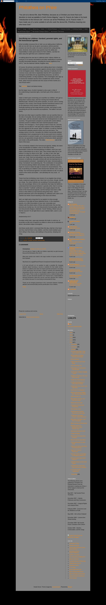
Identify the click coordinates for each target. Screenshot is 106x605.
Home (19, 29)
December (74, 344)
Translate (80, 65)
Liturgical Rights (75, 433)
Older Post (60, 314)
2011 (71, 342)
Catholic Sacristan (74, 270)
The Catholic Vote (76, 409)
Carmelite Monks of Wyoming (77, 561)
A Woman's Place (74, 543)
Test (70, 222)
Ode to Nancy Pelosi (76, 402)
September (74, 474)
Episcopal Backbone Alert (78, 431)
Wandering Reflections (76, 259)
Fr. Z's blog (72, 567)
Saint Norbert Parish (75, 275)
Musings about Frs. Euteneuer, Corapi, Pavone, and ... (76, 427)
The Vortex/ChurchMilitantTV (77, 557)
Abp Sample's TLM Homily (57, 31)
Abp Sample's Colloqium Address (40, 31)
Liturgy (24, 29)
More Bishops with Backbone (79, 423)
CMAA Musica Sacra (75, 563)
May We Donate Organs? (24, 31)
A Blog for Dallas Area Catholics (75, 248)
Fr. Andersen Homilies (64, 29)
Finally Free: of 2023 (74, 228)
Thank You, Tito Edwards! (78, 379)
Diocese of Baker (74, 559)
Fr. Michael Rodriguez (51, 29)
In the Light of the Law (75, 569)
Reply (24, 286)
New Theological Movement (77, 574)
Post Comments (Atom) (32, 317)
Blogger (70, 587)
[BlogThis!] (38, 238)
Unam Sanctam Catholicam (76, 576)
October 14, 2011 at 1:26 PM (38, 249)
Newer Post (22, 314)
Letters (86, 29)
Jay (70, 324)
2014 (71, 335)
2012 (71, 340)
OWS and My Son (76, 396)
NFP (29, 29)
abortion (25, 240)
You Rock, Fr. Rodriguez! (78, 390)
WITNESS (72, 217)
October (73, 349)
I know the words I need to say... (77, 240)
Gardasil (24, 86)
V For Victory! (73, 578)
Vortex (42, 29)
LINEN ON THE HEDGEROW (73, 281)
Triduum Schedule (74, 277)
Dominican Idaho (74, 565)
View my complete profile (75, 326)
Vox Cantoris (73, 204)
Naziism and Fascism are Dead (77, 266)
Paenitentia (72, 289)
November (74, 347)
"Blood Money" (50, 140)
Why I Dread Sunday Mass (78, 440)
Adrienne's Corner (74, 232)
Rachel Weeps (75, 359)
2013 (71, 337)
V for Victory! (73, 226)
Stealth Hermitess (74, 221)
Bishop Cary (36, 29)
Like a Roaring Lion (76, 365)
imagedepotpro (56, 587)
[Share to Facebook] (41, 238)
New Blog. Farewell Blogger (76, 260)
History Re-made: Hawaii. (75, 271)
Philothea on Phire (38, 7)
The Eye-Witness (74, 264)
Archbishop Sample (77, 29)
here (50, 63)
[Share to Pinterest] (42, 238)
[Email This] (36, 238)
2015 (71, 332)
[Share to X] (39, 238)
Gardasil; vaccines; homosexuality (36, 240)
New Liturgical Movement (76, 571)
